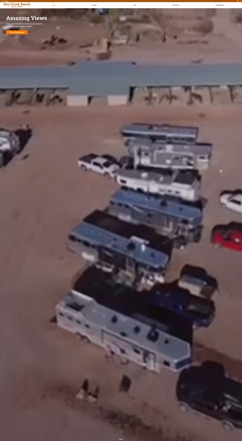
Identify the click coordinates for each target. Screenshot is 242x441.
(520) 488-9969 (5, 1)
